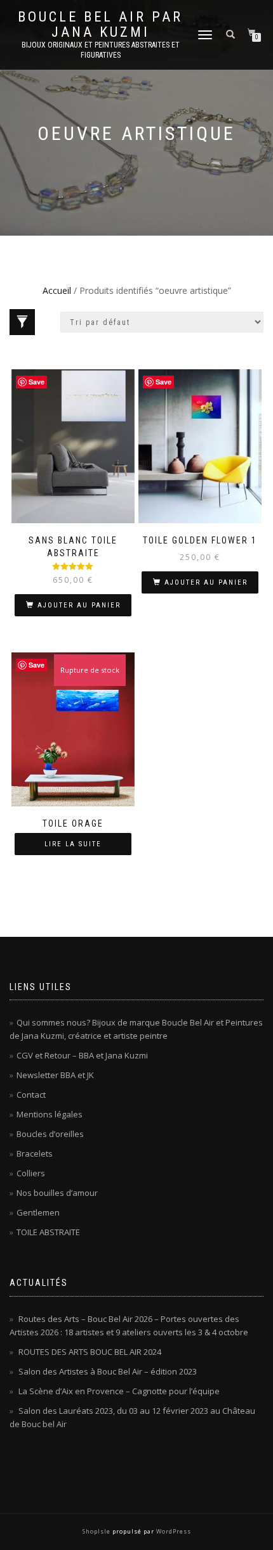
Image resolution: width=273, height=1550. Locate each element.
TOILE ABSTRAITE (48, 1232)
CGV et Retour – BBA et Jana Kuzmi (82, 1055)
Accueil (57, 290)
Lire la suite (73, 844)
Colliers (31, 1173)
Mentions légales (50, 1114)
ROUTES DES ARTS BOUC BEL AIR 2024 (89, 1351)
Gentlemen (38, 1212)
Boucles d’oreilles (50, 1134)
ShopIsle (97, 1531)
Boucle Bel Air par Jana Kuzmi (100, 25)
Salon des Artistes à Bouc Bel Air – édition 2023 (107, 1371)
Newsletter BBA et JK (55, 1075)
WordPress (172, 1531)
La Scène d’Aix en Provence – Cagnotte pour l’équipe (119, 1391)
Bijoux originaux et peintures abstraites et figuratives (101, 50)
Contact (31, 1094)
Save (36, 381)
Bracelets (35, 1153)
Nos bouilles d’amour (57, 1192)
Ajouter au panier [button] (79, 605)
